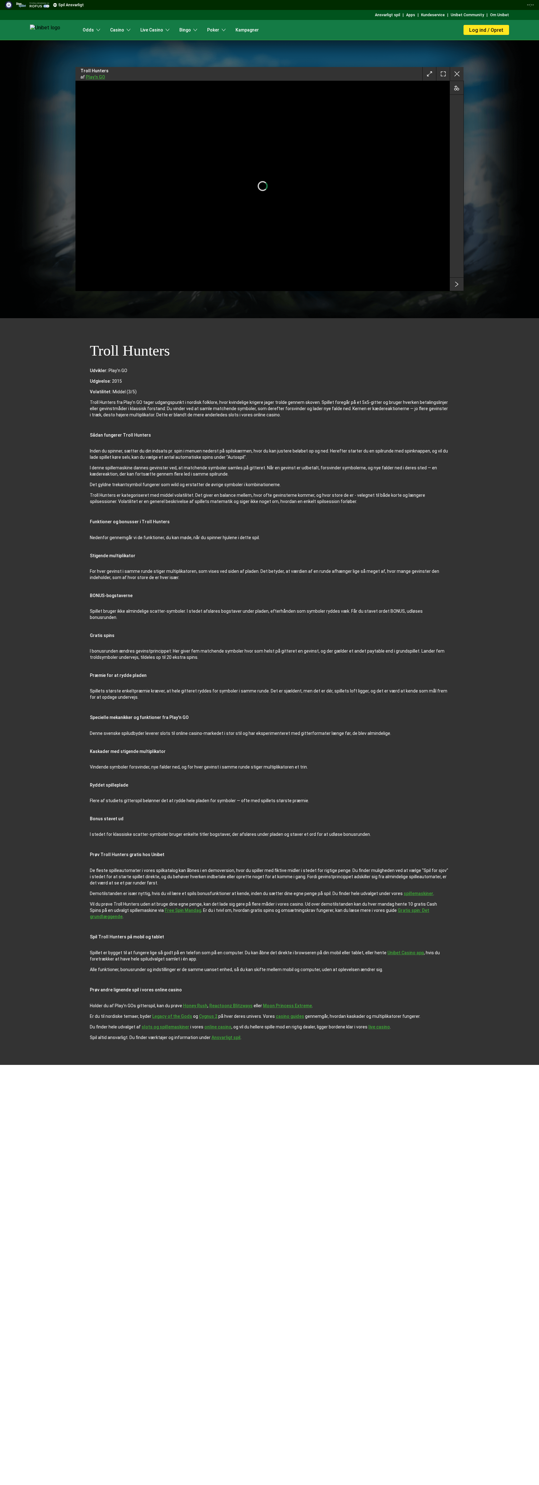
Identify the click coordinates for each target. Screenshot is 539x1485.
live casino (379, 1026)
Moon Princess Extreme (287, 1005)
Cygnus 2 (208, 1016)
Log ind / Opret (486, 30)
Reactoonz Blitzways (231, 1005)
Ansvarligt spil (225, 1037)
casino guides (290, 1016)
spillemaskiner (418, 893)
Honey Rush (195, 1005)
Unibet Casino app (405, 952)
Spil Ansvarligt (71, 5)
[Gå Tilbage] (457, 74)
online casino (217, 1026)
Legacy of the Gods (172, 1016)
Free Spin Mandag (183, 910)
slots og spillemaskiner (165, 1026)
